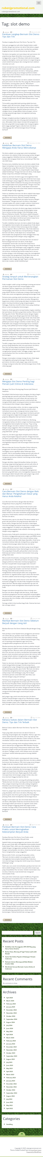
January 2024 (10, 1044)
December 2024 (11, 1010)
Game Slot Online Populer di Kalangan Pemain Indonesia (20, 958)
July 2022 (9, 1099)
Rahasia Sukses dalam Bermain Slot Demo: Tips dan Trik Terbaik (19, 721)
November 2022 (11, 1087)
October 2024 (10, 1016)
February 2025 (11, 1004)
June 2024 (9, 1028)
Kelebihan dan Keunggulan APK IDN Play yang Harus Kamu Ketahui (20, 948)
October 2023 (10, 1053)
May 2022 (9, 1105)
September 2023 (11, 1056)
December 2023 (11, 1047)
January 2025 (10, 1007)
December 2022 (11, 1084)
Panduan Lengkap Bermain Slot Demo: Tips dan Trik (21, 35)
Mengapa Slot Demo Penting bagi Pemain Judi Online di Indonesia (18, 382)
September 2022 (11, 1093)
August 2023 (10, 1059)
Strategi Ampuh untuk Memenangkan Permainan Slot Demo (20, 277)
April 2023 (9, 1071)
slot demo (7, 137)
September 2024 (11, 1019)
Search (4, 929)
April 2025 (9, 998)
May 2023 (9, 1068)
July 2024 (9, 1025)
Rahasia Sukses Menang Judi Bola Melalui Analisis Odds (19, 963)
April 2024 (9, 1034)
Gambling (9, 1124)
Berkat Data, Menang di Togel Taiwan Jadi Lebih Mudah (21, 953)
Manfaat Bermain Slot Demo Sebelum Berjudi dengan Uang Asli (20, 622)
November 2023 (11, 1050)
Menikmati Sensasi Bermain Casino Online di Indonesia (20, 968)
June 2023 (9, 1065)
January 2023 (10, 1081)
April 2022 (9, 1108)
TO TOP (22, 1133)
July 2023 (9, 1062)
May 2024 (9, 1031)
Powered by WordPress (33, 1152)
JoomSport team (36, 1150)
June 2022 (9, 1102)
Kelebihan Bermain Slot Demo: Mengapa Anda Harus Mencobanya (19, 146)
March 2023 (10, 1075)
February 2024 (11, 1041)
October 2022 (10, 1090)
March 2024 (10, 1038)
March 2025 (10, 1001)
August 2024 (10, 1022)
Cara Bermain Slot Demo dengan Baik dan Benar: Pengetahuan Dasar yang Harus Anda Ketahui (20, 494)
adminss (7, 32)
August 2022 (10, 1096)
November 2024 (11, 1013)
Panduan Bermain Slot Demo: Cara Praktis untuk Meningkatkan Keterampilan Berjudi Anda (19, 829)
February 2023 (11, 1078)
